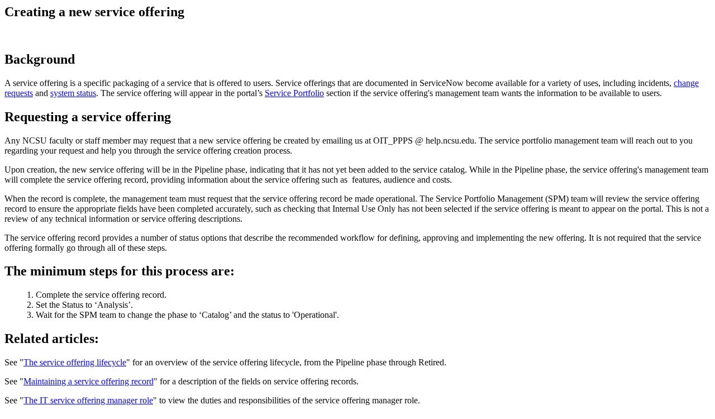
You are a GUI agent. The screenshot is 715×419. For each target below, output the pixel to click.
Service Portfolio (294, 93)
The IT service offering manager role (88, 400)
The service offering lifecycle (74, 362)
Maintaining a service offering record (88, 381)
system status (73, 93)
